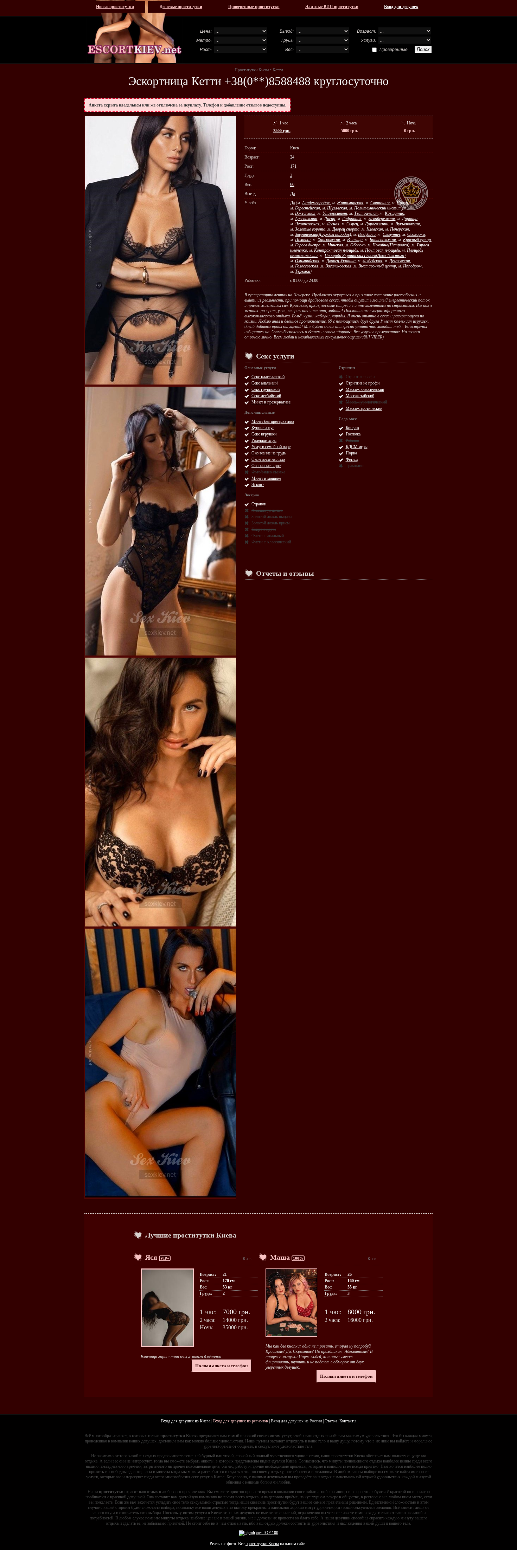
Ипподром (412, 266)
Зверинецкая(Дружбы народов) (323, 234)
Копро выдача (263, 529)
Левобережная (382, 218)
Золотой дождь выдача (271, 516)
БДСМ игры (357, 446)
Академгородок (316, 202)
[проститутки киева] (134, 31)
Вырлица (355, 239)
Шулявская (337, 208)
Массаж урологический (366, 402)
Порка (351, 453)
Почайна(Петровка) (390, 245)
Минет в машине (266, 478)
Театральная (366, 213)
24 (292, 157)
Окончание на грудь (268, 453)
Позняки (303, 239)
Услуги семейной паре (271, 446)
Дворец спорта (345, 229)
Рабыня (352, 440)
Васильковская (338, 266)
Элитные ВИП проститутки (331, 6)
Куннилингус (262, 427)
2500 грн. (282, 130)
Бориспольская (383, 239)
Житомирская (350, 202)
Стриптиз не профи (362, 383)
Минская (335, 245)
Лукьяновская (407, 223)
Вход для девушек (401, 6)
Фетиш (352, 459)
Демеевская (399, 260)
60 (292, 184)
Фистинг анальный (267, 535)
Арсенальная (306, 218)
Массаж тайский (360, 395)
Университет (335, 213)
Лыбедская (372, 260)
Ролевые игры (263, 440)
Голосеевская (306, 266)
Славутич (391, 234)
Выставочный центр (377, 266)
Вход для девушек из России (296, 1421)
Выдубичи (367, 234)
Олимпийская (307, 260)
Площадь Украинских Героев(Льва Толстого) (365, 255)
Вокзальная (305, 213)
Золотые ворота (310, 229)
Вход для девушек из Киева (185, 1421)
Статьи (331, 1421)
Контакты (347, 1421)
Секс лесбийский (266, 395)
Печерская (399, 229)
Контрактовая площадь (336, 250)
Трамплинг (355, 465)
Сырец (352, 223)
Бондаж (352, 427)
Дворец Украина (341, 260)
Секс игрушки (263, 434)
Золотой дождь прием (270, 523)
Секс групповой (265, 389)
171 (293, 166)
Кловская (374, 229)
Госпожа (353, 434)
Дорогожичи (376, 223)
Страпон (258, 504)
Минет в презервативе (271, 402)
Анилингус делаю (267, 510)
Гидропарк (352, 218)
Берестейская (307, 208)
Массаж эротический (364, 408)
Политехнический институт (380, 208)
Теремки (302, 271)
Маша (280, 1257)
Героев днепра (307, 245)
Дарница (409, 218)
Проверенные (393, 49)
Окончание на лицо (268, 459)
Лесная (333, 223)
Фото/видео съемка (268, 472)
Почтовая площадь (382, 250)
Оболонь (357, 245)
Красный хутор (417, 239)
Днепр (329, 218)
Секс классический (268, 376)
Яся (151, 1257)
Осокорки (416, 234)
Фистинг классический (271, 542)
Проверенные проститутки (254, 6)
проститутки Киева (262, 1543)
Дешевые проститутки (181, 6)
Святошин (380, 202)
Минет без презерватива (272, 421)
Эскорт (257, 484)
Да (292, 193)
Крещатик (394, 213)
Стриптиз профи (360, 376)
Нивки (402, 202)
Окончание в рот (266, 465)
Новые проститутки (115, 6)
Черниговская (307, 223)
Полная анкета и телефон (221, 1365)
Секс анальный (264, 383)
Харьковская (329, 239)
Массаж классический (365, 389)
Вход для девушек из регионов (240, 1421)
